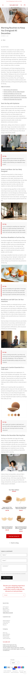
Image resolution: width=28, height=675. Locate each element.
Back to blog (15, 543)
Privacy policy (21, 670)
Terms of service (6, 672)
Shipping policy (23, 672)
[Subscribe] (23, 595)
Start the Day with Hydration (11, 89)
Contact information (15, 672)
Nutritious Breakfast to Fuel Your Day (13, 93)
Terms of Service (6, 638)
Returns (5, 624)
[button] (2, 5)
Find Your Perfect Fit (14, 536)
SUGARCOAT (9, 670)
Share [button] (4, 40)
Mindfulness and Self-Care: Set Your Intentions (15, 95)
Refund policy (15, 670)
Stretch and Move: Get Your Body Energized (14, 91)
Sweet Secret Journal (8, 612)
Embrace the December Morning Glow (13, 99)
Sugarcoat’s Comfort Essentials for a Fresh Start (15, 97)
